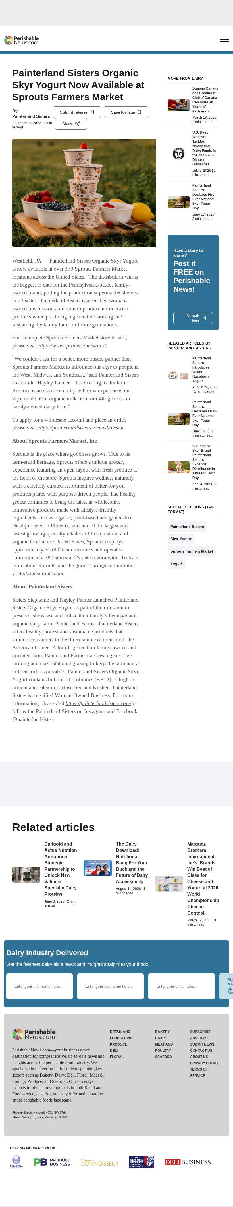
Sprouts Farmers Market (191, 551)
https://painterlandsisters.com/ (98, 703)
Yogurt (176, 563)
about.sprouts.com (43, 573)
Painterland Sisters (31, 116)
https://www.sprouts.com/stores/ (71, 346)
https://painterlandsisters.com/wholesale (80, 428)
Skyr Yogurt (180, 539)
